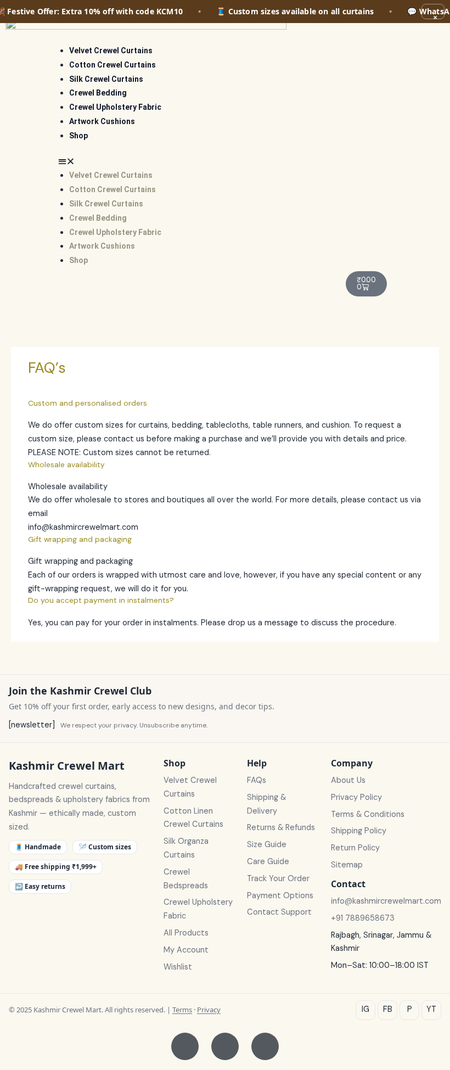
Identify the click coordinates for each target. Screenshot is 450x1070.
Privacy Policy (356, 797)
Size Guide (266, 844)
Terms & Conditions (367, 814)
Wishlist (178, 967)
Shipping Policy (358, 831)
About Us (348, 780)
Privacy (209, 1010)
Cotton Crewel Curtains (112, 64)
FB (387, 1009)
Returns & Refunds (281, 827)
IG (365, 1009)
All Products (186, 933)
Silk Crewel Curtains (106, 79)
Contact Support (279, 912)
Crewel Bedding (98, 92)
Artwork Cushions (102, 121)
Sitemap (347, 865)
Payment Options (280, 895)
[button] (196, 162)
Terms (182, 1010)
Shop (78, 135)
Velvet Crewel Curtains (111, 50)
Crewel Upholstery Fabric (115, 107)
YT (431, 1009)
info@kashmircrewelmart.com (386, 901)
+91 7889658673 (363, 918)
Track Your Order (278, 878)
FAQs (256, 780)
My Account (186, 950)
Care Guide (268, 861)
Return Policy (355, 848)
